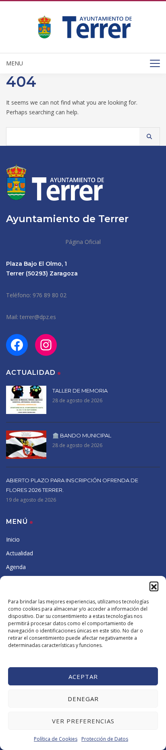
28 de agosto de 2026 (77, 400)
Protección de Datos (104, 738)
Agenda (16, 567)
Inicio (13, 539)
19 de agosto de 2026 (31, 499)
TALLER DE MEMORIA (80, 390)
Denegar (83, 699)
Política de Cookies (55, 738)
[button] (154, 586)
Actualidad (19, 553)
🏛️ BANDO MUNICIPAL (81, 435)
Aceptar (83, 676)
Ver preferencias (83, 721)
